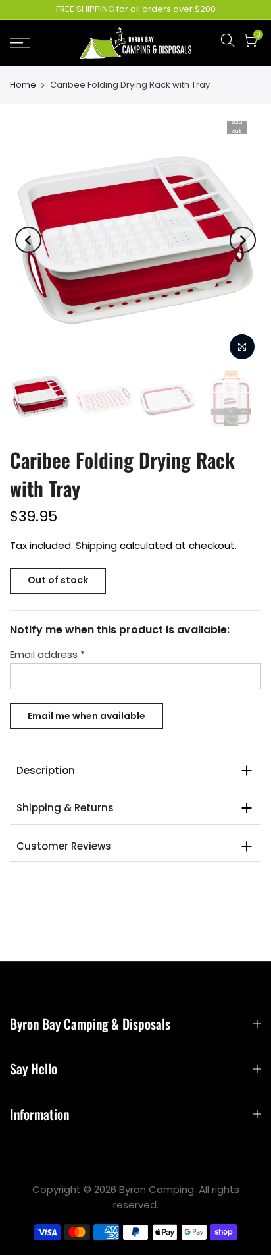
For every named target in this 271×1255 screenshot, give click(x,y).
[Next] (243, 240)
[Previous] (28, 240)
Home (23, 85)
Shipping (96, 545)
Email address (47, 654)
